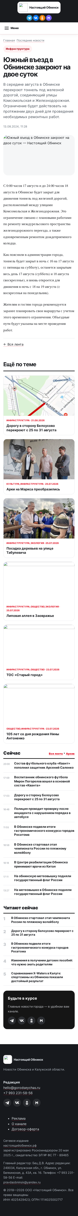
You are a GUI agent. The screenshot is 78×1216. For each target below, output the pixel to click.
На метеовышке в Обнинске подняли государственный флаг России (43, 892)
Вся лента (56, 753)
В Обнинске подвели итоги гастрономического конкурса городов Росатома (44, 831)
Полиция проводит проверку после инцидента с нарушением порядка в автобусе (42, 813)
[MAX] (49, 18)
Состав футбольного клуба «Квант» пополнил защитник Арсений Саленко (44, 765)
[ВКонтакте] (36, 18)
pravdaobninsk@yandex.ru (22, 1182)
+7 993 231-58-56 (18, 1093)
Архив (70, 753)
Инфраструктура (18, 48)
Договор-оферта (25, 1129)
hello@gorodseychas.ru (21, 1088)
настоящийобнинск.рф (20, 1145)
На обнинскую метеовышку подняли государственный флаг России (42, 878)
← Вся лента (13, 344)
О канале (19, 1124)
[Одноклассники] (42, 18)
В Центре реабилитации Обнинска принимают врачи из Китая (41, 864)
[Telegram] (29, 18)
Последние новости (30, 40)
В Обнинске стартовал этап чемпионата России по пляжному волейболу (40, 849)
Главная (9, 40)
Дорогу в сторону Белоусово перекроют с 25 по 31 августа (37, 797)
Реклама (19, 1118)
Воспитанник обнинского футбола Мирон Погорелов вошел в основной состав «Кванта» (42, 781)
